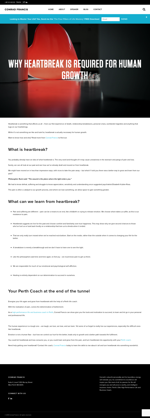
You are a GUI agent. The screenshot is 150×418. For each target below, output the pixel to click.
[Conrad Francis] (17, 9)
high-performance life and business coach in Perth (32, 312)
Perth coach (126, 340)
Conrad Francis (52, 137)
